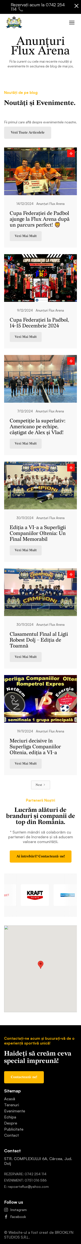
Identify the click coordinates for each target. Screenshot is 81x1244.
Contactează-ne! (24, 1077)
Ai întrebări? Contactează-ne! (40, 856)
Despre (10, 1123)
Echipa (10, 1117)
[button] (72, 21)
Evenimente (14, 1110)
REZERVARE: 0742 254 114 (25, 1174)
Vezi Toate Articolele (27, 133)
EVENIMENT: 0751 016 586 (25, 1180)
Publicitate (13, 1129)
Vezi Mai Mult (26, 236)
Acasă (9, 1098)
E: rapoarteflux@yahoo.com (26, 1186)
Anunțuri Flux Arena (50, 204)
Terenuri (11, 1104)
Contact (11, 1135)
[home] (13, 22)
